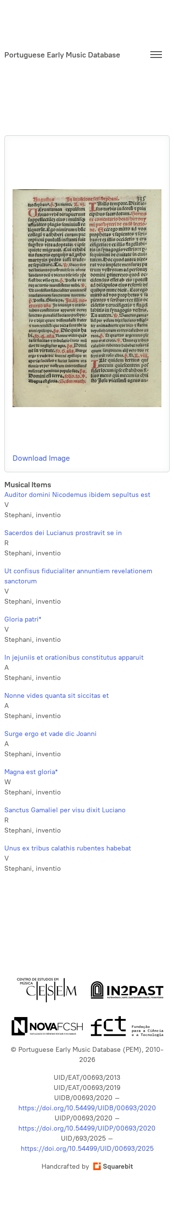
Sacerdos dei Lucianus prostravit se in (63, 533)
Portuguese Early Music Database (62, 54)
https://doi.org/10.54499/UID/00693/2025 (87, 1149)
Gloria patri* (22, 619)
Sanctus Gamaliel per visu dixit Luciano (65, 810)
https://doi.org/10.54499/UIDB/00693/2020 (87, 1108)
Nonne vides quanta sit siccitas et (56, 696)
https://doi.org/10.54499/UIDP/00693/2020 (87, 1128)
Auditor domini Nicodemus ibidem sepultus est (77, 495)
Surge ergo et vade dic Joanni (50, 734)
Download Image (41, 458)
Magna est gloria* (31, 772)
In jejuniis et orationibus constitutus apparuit (74, 657)
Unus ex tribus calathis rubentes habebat (67, 848)
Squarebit (118, 1166)
